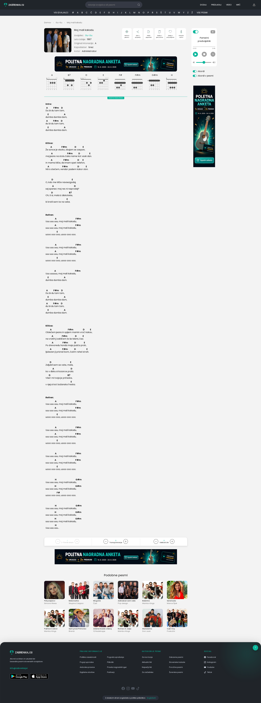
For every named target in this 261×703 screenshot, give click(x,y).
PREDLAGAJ (216, 4)
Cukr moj (171, 628)
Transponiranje (115, 542)
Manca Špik (172, 603)
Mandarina (147, 628)
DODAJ (203, 4)
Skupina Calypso (76, 603)
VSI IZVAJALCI (61, 12)
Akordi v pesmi (205, 75)
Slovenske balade (177, 662)
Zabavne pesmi (176, 657)
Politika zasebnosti (88, 657)
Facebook (211, 657)
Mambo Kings (148, 603)
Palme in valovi (50, 628)
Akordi (201, 71)
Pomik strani (68, 542)
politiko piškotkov (137, 698)
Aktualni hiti (147, 662)
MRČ (238, 4)
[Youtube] (133, 688)
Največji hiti (147, 667)
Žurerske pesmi (176, 672)
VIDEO (229, 4)
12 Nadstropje (99, 631)
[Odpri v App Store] (39, 676)
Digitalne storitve (87, 672)
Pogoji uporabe (87, 662)
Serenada (171, 600)
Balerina (146, 600)
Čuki (95, 603)
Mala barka (74, 600)
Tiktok (209, 672)
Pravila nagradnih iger (117, 667)
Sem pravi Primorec (77, 628)
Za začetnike (147, 672)
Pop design (123, 603)
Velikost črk (164, 542)
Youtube (210, 667)
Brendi (71, 631)
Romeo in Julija (124, 628)
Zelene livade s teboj (102, 628)
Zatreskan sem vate (127, 600)
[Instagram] (128, 688)
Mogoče (97, 600)
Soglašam (151, 698)
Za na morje (147, 657)
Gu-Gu (59, 22)
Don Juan (146, 631)
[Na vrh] (255, 647)
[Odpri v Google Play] (19, 676)
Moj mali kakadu (74, 22)
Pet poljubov (49, 600)
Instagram (211, 662)
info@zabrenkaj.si (18, 668)
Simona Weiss (50, 603)
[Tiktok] (137, 688)
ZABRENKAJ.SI (23, 652)
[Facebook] (123, 688)
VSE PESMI (202, 12)
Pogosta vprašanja (115, 657)
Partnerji (110, 672)
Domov (47, 22)
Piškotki (110, 662)
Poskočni (171, 631)
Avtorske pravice (87, 667)
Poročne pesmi (176, 667)
